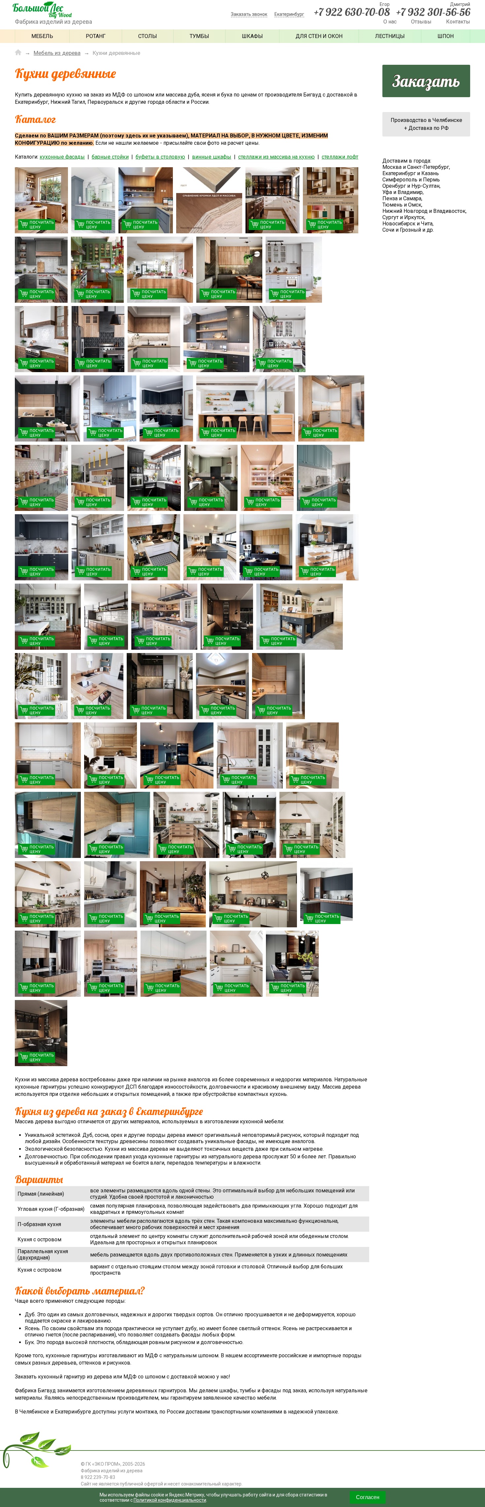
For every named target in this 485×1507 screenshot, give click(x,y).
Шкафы (252, 36)
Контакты (458, 22)
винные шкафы (211, 157)
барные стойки (110, 157)
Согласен (367, 1497)
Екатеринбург (289, 14)
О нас (390, 22)
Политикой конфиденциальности (170, 1500)
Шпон (445, 36)
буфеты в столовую (160, 157)
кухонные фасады (62, 157)
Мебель (42, 36)
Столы (147, 36)
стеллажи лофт (340, 157)
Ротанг (96, 36)
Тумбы (199, 36)
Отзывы (421, 22)
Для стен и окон (319, 36)
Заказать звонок (249, 14)
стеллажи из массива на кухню (276, 157)
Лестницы (390, 36)
